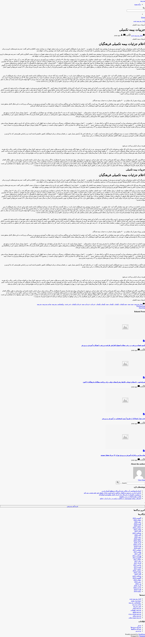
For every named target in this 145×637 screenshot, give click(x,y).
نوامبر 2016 (137, 572)
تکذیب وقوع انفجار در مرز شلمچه (130, 496)
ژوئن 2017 (137, 561)
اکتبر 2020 (137, 535)
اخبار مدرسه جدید (139, 21)
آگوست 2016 (137, 578)
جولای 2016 (137, 580)
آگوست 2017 (137, 557)
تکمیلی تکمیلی (100, 304)
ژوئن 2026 (137, 522)
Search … (123, 483)
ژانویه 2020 (137, 539)
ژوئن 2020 (137, 537)
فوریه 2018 (137, 546)
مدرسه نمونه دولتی (135, 617)
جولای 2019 (137, 540)
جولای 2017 (137, 559)
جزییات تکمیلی (76, 304)
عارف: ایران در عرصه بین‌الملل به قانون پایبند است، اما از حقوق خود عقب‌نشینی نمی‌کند (112, 493)
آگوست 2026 (137, 518)
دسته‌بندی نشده (136, 601)
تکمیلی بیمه (110, 304)
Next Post (142, 308)
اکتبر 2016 (137, 574)
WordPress (141, 634)
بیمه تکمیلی (123, 304)
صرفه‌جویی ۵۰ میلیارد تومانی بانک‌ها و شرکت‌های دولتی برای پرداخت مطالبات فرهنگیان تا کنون (114, 382)
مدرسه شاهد (137, 612)
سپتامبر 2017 (136, 555)
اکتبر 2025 (137, 531)
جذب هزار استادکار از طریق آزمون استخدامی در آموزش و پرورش (123, 418)
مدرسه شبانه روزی (134, 614)
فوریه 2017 (137, 567)
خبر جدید (68, 304)
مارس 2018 (137, 544)
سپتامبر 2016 (136, 576)
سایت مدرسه (46, 304)
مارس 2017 (137, 565)
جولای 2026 (137, 520)
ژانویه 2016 (137, 591)
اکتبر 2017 (137, 554)
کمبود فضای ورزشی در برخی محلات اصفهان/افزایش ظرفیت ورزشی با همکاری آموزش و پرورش (113, 345)
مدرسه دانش (137, 608)
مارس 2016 (137, 587)
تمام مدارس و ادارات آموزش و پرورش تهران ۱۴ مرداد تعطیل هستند (123, 455)
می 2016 (138, 584)
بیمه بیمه (131, 304)
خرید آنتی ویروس (72, 506)
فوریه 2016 (137, 589)
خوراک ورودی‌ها (136, 627)
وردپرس (138, 631)
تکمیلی (116, 304)
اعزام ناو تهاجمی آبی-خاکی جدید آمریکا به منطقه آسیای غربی (121, 491)
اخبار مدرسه (138, 304)
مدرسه (142, 1)
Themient (142, 636)
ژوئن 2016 (137, 582)
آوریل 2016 (137, 585)
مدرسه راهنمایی (135, 610)
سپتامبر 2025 (136, 533)
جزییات (93, 304)
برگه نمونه (137, 4)
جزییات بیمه (86, 304)
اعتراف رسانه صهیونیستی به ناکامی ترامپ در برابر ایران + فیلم (120, 498)
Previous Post (141, 306)
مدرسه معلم (137, 616)
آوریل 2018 (137, 542)
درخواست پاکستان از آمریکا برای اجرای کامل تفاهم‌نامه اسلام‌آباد (120, 495)
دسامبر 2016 (137, 570)
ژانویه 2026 (137, 525)
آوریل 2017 (137, 563)
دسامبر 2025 (137, 527)
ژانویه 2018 (137, 548)
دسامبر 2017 (137, 550)
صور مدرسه (137, 606)
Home (143, 17)
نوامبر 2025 (137, 529)
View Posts (141, 480)
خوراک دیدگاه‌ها (136, 629)
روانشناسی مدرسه (58, 304)
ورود (139, 625)
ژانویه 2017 (137, 569)
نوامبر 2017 (137, 552)
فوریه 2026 (137, 524)
